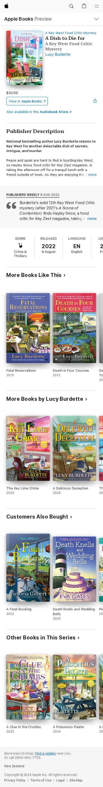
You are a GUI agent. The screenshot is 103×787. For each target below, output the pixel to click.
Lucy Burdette (58, 54)
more (92, 175)
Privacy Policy (15, 780)
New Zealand (14, 766)
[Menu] (96, 6)
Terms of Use (41, 780)
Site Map (76, 780)
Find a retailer (45, 753)
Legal (60, 780)
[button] (71, 6)
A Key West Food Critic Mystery (70, 33)
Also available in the (37, 112)
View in (25, 101)
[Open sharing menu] (95, 101)
